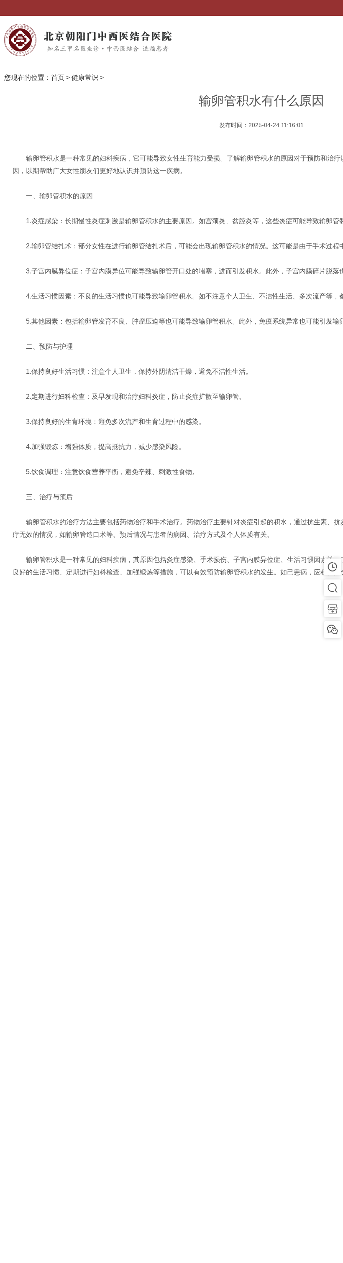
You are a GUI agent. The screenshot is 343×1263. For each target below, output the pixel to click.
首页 (57, 77)
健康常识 (85, 77)
